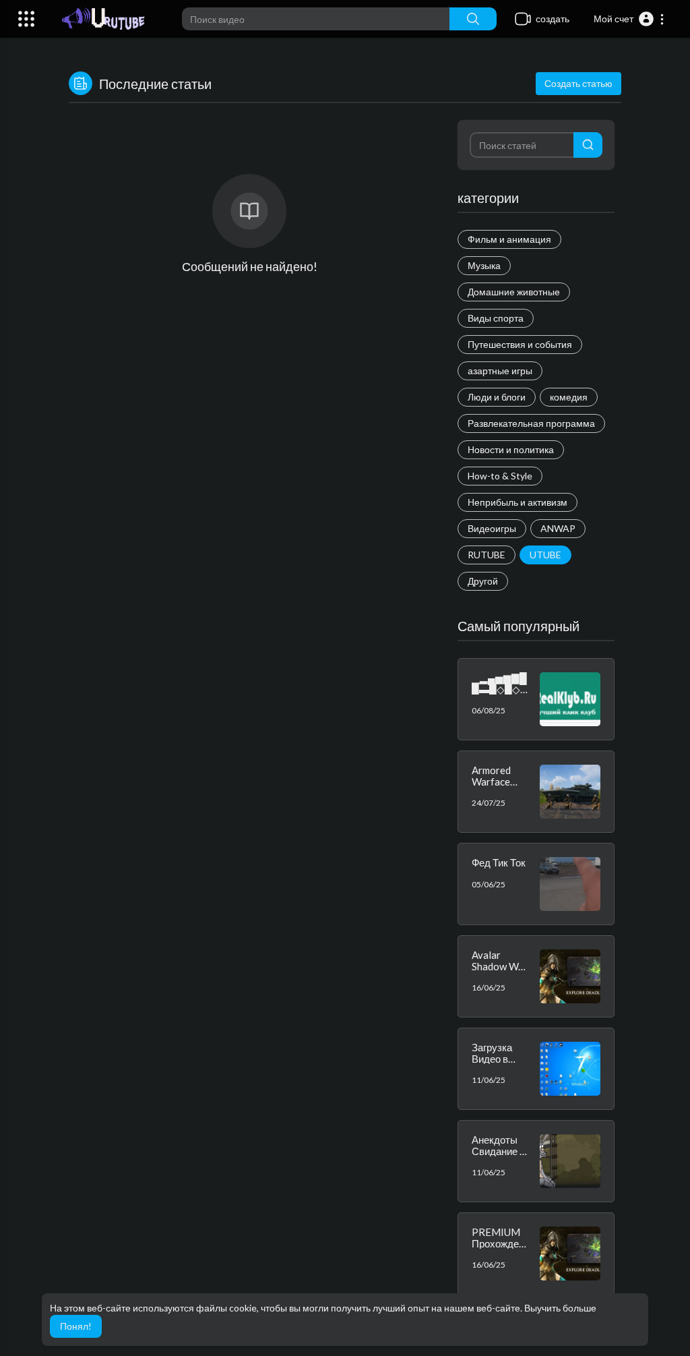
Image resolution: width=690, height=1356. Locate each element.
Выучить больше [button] (560, 1308)
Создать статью (578, 83)
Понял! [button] (76, 1326)
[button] (629, 18)
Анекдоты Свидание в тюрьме (498, 1150)
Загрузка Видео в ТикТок (492, 1058)
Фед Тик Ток (499, 862)
